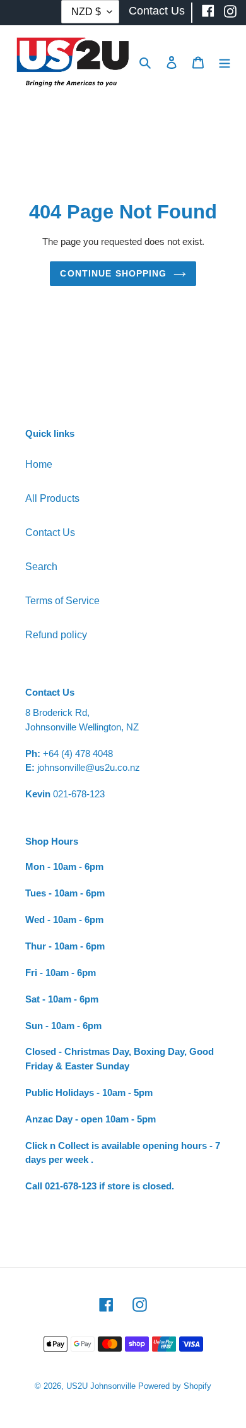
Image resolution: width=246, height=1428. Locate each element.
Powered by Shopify (174, 1386)
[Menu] (224, 62)
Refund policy (56, 634)
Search (41, 566)
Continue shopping (113, 273)
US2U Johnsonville (101, 1386)
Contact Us (50, 532)
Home (38, 464)
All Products (52, 498)
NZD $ (86, 11)
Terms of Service (62, 600)
